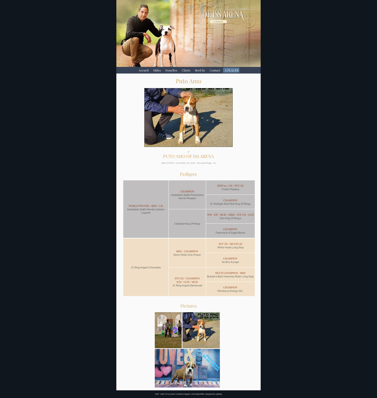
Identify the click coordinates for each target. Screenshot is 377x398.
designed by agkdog (213, 394)
